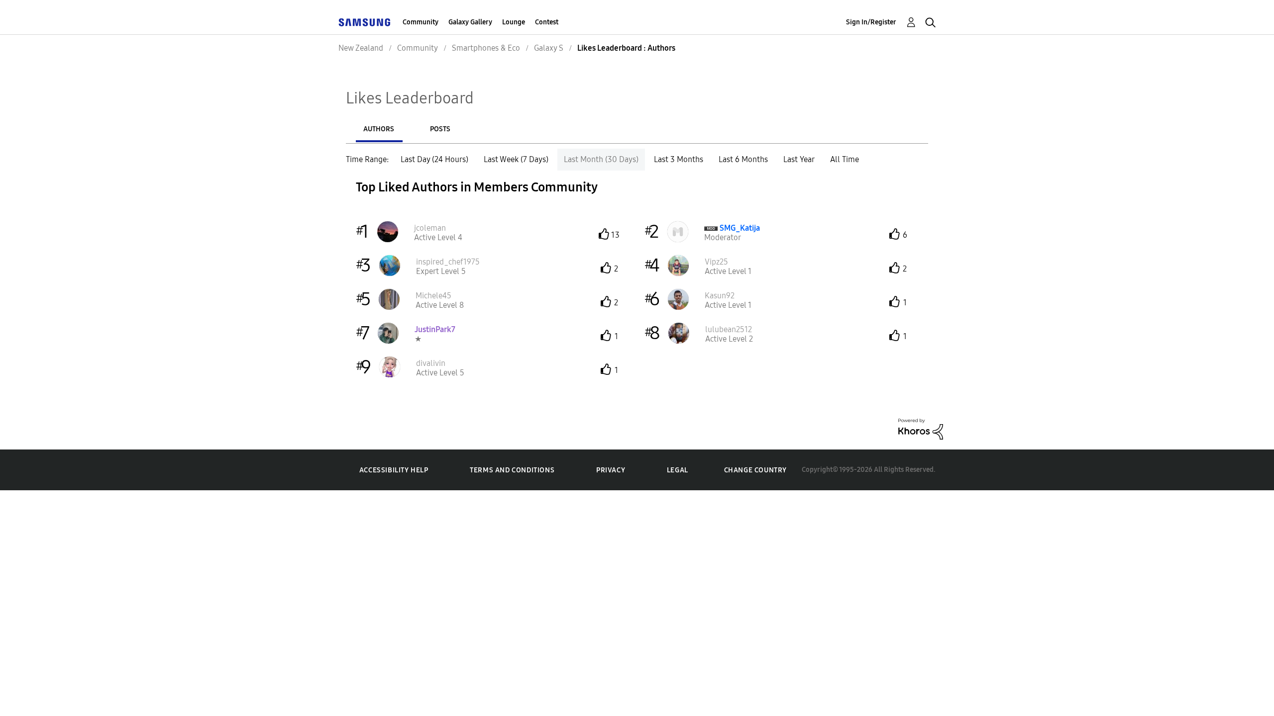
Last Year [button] (799, 159)
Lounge (513, 22)
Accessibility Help (393, 470)
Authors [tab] (378, 129)
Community (420, 22)
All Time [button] (844, 159)
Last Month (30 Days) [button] (601, 159)
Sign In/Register (871, 22)
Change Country (755, 470)
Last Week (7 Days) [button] (516, 159)
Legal (677, 470)
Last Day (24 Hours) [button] (434, 159)
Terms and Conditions (512, 470)
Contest (546, 22)
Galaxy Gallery (470, 22)
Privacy (610, 470)
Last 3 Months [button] (678, 159)
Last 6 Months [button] (743, 159)
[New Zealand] (364, 22)
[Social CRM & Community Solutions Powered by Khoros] (920, 428)
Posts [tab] (440, 129)
